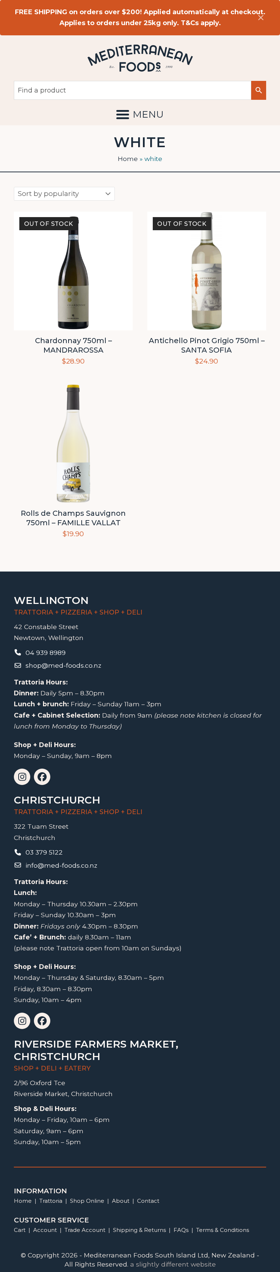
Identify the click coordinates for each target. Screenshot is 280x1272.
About (120, 1200)
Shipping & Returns (139, 1229)
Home (128, 158)
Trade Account (85, 1229)
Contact (148, 1200)
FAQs (181, 1229)
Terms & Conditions (222, 1229)
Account (45, 1229)
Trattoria (50, 1200)
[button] (140, 114)
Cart (20, 1229)
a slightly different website (173, 1264)
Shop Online (88, 1200)
